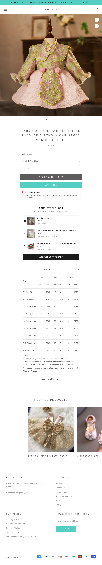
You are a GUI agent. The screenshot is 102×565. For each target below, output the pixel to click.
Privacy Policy (62, 492)
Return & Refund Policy (15, 524)
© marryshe (12, 557)
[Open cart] (97, 9)
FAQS (58, 505)
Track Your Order (13, 532)
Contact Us (60, 488)
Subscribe (66, 529)
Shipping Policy (12, 519)
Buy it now (51, 185)
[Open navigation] (5, 10)
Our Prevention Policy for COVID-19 (21, 537)
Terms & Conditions (64, 496)
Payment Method (13, 528)
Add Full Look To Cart (51, 257)
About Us (60, 483)
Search (59, 500)
